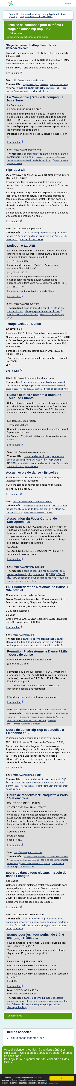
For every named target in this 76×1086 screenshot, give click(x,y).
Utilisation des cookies (34, 1052)
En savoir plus (52, 1083)
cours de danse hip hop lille (43, 717)
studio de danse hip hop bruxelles (38, 512)
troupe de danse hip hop (56, 389)
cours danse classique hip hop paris (41, 713)
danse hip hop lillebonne (25, 786)
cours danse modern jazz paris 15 (35, 863)
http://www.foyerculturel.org (29, 566)
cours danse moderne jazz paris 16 (23, 860)
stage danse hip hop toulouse (35, 84)
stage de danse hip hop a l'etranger (50, 157)
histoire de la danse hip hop (22, 314)
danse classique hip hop (36, 505)
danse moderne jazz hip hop (39, 382)
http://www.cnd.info (23, 634)
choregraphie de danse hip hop (41, 153)
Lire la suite (13, 72)
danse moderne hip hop (41, 641)
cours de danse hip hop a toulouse (32, 91)
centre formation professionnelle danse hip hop (29, 160)
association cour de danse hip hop (37, 463)
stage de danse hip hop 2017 (38, 308)
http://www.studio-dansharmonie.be (32, 501)
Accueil (8, 1049)
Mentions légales (26, 1049)
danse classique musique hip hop (32, 1004)
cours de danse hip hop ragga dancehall (42, 918)
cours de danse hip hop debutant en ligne (44, 571)
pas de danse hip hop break (36, 232)
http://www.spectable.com (27, 774)
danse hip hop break (31, 239)
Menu (68, 3)
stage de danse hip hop (30, 87)
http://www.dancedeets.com (28, 80)
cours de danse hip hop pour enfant (44, 456)
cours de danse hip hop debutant (25, 574)
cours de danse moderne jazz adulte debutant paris (46, 857)
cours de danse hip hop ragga (33, 925)
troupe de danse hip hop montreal (49, 385)
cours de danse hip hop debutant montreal (24, 389)
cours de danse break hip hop (37, 235)
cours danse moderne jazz (27, 1037)
